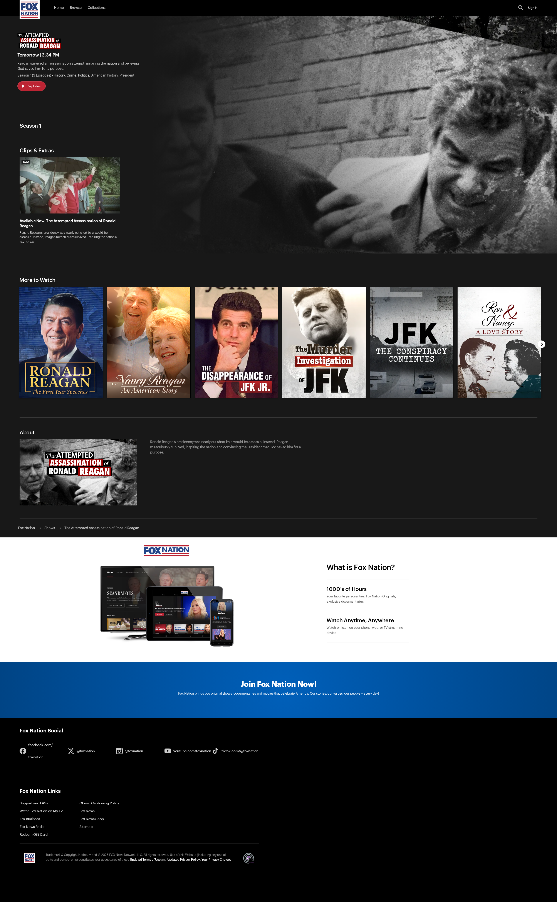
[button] (521, 8)
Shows (49, 528)
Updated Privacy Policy (183, 859)
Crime (71, 75)
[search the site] (521, 8)
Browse (76, 8)
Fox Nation (26, 528)
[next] (541, 344)
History (59, 75)
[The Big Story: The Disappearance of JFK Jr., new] (236, 396)
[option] (71, 203)
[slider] (279, 340)
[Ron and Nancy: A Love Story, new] (499, 396)
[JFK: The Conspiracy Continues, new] (411, 396)
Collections (97, 8)
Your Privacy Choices (216, 859)
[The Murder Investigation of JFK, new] (324, 396)
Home (59, 8)
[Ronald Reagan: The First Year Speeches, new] (61, 396)
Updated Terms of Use (145, 859)
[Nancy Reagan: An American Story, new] (148, 396)
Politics (83, 75)
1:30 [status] (26, 161)
